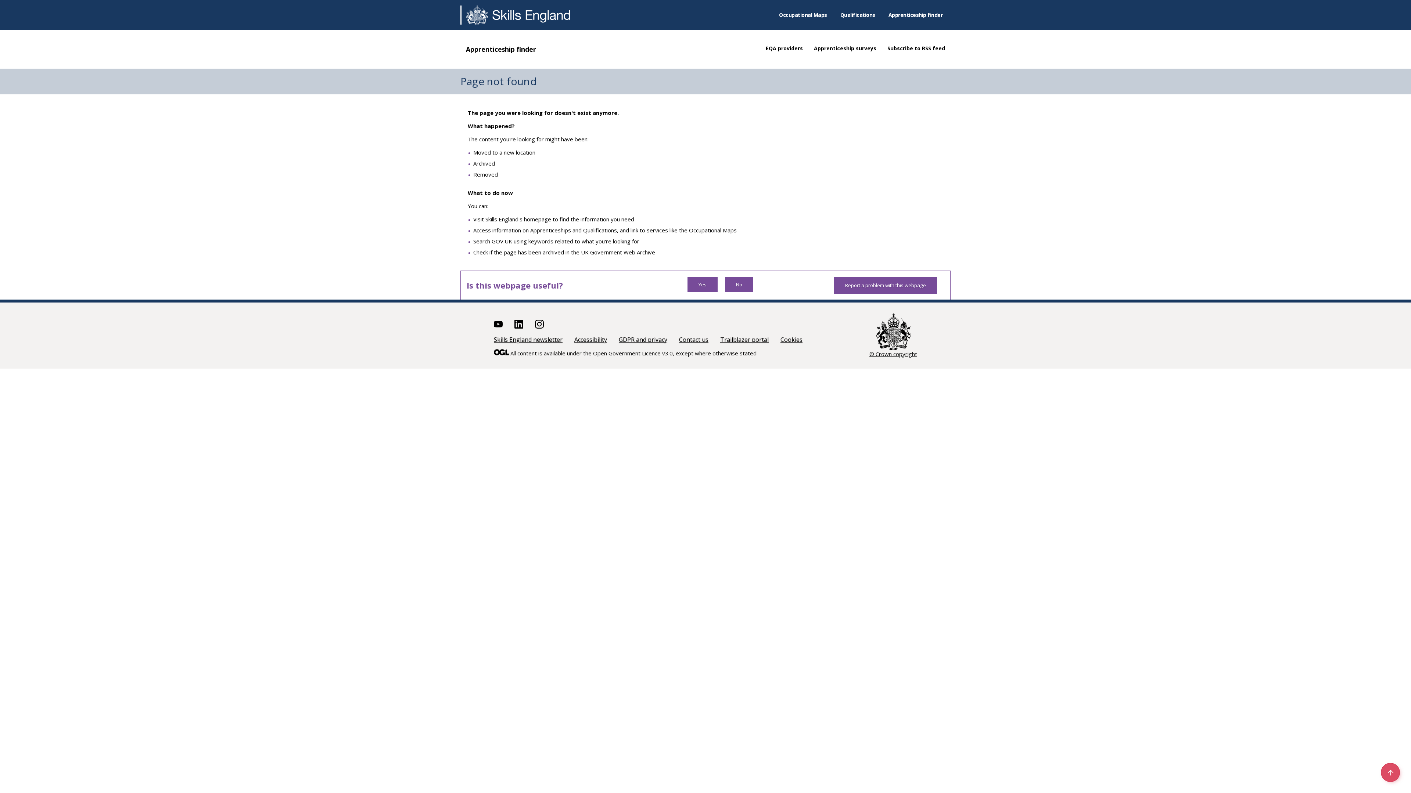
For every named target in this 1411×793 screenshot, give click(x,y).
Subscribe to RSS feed (916, 48)
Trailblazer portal (744, 340)
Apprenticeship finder (915, 14)
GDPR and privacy (643, 340)
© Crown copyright (893, 354)
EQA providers (784, 48)
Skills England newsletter (528, 340)
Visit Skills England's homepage (512, 219)
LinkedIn (519, 324)
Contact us (693, 340)
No (739, 284)
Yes (703, 284)
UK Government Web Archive (618, 252)
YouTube (498, 324)
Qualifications (857, 14)
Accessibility (590, 340)
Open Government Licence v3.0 (633, 353)
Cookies (791, 340)
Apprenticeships (550, 230)
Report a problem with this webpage (885, 285)
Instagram (539, 324)
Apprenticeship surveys (845, 48)
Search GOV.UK (492, 241)
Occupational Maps (803, 14)
